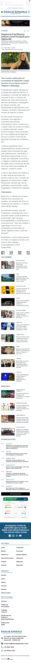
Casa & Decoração (7, 558)
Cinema (3, 565)
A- (25, 31)
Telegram (5, 86)
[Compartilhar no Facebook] (2, 252)
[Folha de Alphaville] (15, 12)
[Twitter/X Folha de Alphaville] (17, 535)
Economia (19, 551)
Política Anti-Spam (5, 623)
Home (3, 579)
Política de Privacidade (5, 605)
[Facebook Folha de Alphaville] (10, 535)
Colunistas (19, 547)
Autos (3, 547)
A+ (28, 31)
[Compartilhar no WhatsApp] (19, 252)
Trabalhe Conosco (4, 611)
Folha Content (5, 593)
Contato (4, 601)
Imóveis (3, 575)
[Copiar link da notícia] (28, 252)
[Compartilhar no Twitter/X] (11, 252)
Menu (2, 12)
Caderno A (4, 554)
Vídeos (3, 582)
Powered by (4, 658)
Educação (19, 558)
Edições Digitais (21, 554)
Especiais (19, 565)
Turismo (4, 586)
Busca (29, 12)
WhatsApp (14, 86)
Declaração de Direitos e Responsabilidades (7, 617)
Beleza (3, 551)
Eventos (3, 589)
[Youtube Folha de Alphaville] (20, 535)
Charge (3, 561)
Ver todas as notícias (15, 493)
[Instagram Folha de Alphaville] (13, 535)
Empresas (19, 561)
